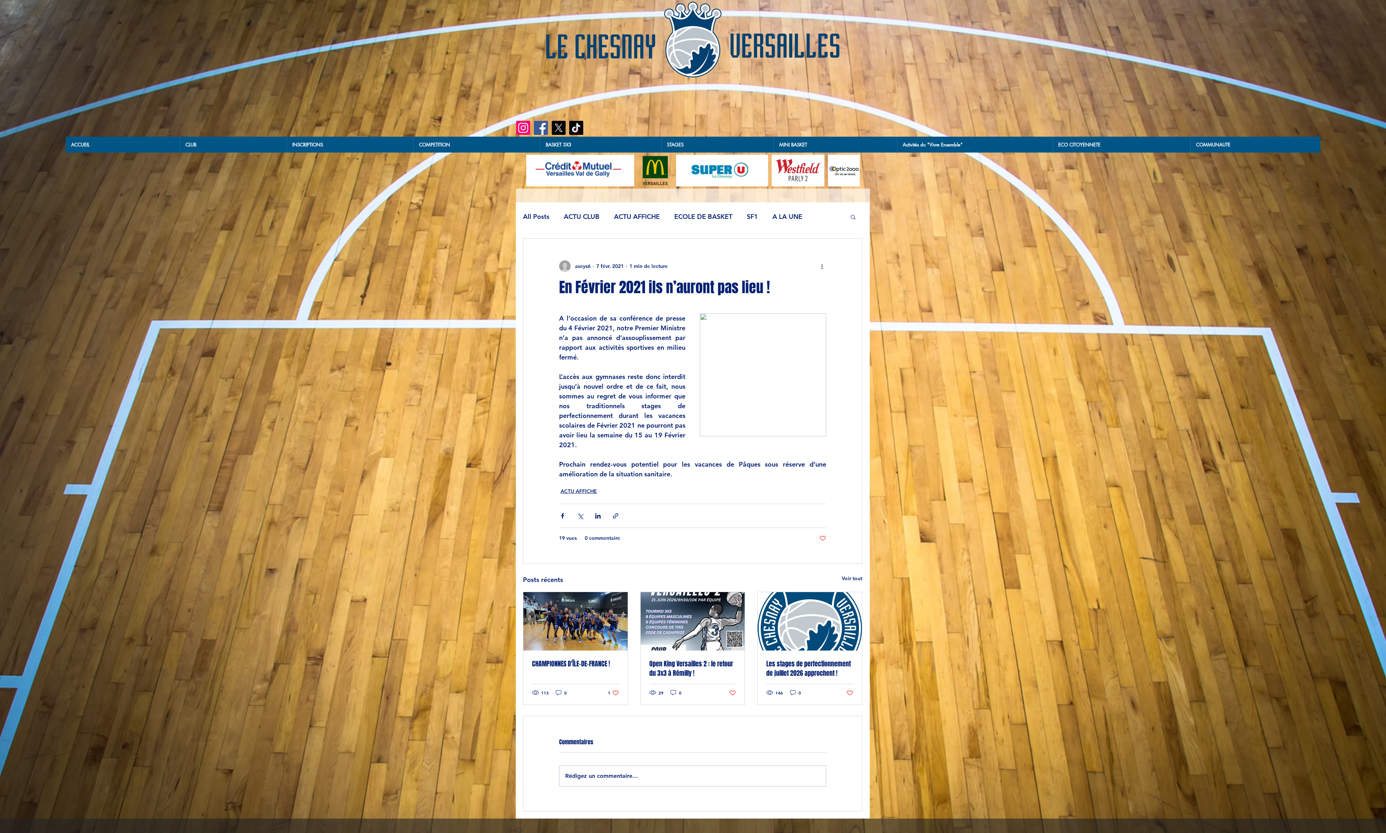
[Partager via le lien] (615, 515)
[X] (559, 128)
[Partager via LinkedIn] (597, 515)
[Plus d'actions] (822, 266)
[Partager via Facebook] (562, 515)
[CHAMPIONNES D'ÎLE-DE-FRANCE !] (575, 621)
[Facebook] (541, 128)
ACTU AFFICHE (637, 216)
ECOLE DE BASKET (703, 216)
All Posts (536, 216)
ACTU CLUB (582, 216)
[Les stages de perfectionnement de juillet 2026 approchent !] (810, 621)
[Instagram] (523, 128)
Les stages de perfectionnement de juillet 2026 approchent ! (808, 668)
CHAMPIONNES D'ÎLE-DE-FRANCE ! (571, 664)
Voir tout (852, 578)
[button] (600, 145)
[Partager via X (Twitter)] (580, 515)
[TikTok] (576, 128)
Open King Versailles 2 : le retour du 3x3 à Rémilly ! (691, 668)
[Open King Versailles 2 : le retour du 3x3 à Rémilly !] (693, 621)
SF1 (752, 216)
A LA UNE (787, 216)
